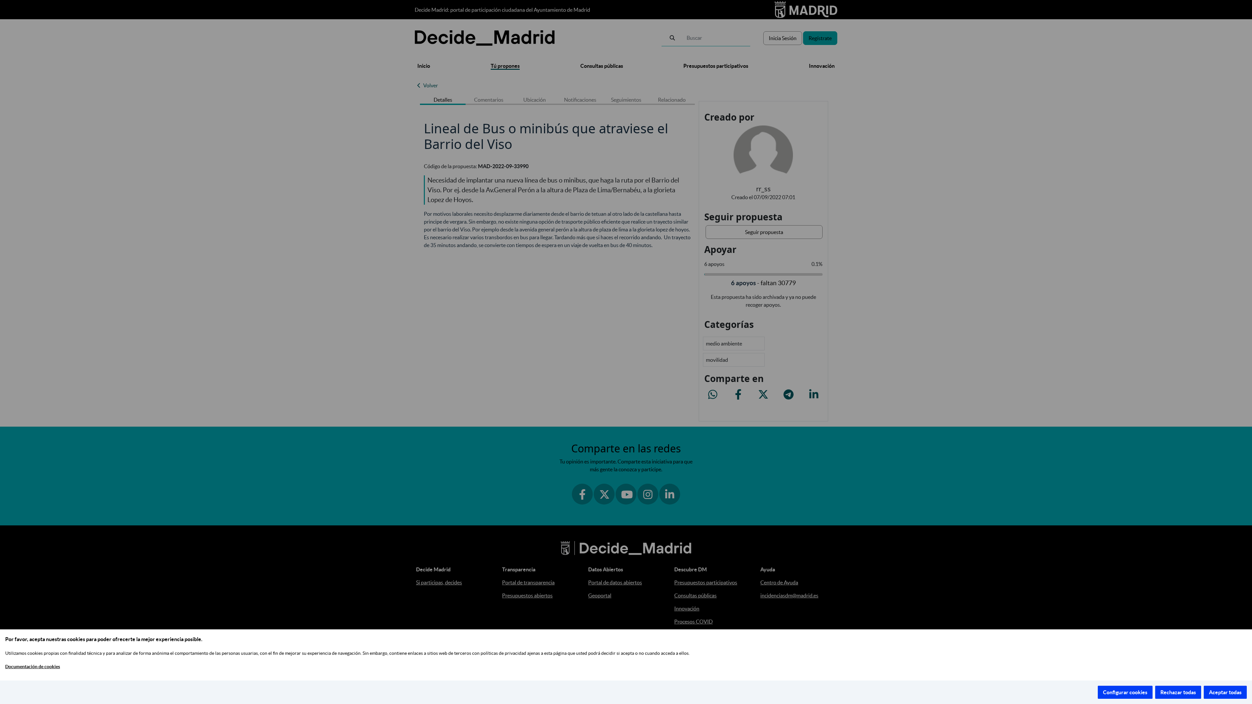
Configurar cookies (1125, 692)
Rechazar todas (1178, 692)
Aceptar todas (1225, 692)
